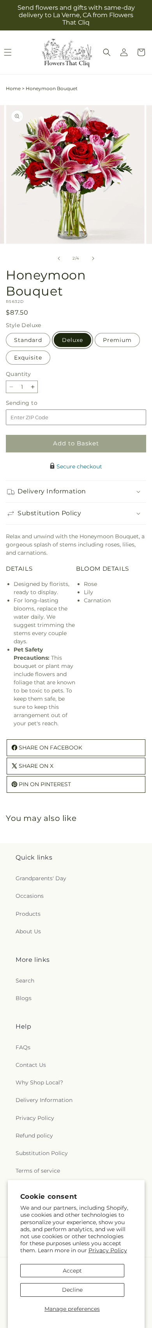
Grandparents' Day (41, 878)
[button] (106, 52)
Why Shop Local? (39, 1082)
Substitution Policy (42, 1153)
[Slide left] (58, 258)
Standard (28, 340)
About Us (28, 931)
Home (13, 88)
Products (28, 913)
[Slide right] (93, 258)
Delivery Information (44, 1100)
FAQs (23, 1047)
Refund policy (34, 1135)
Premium (117, 340)
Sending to (33, 403)
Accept (72, 1270)
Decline (72, 1289)
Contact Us (31, 1064)
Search (25, 980)
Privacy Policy (107, 1250)
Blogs (24, 998)
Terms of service (38, 1170)
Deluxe (72, 340)
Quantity (18, 373)
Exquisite (28, 357)
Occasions (30, 895)
